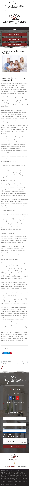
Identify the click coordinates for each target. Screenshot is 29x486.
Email (4, 428)
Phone (5, 422)
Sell (11, 436)
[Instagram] (13, 398)
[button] (14, 29)
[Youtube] (17, 398)
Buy (6, 436)
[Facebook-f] (10, 398)
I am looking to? (7, 434)
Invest (16, 436)
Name (4, 416)
